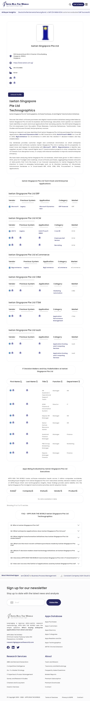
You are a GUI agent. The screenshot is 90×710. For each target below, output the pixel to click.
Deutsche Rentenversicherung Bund (28, 12)
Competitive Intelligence (16, 666)
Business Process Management (40, 576)
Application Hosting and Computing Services (60, 346)
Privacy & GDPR (67, 697)
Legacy (23, 206)
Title (44, 381)
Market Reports (50, 674)
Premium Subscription (53, 679)
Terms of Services (51, 697)
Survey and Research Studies (17, 679)
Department (72, 381)
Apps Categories (51, 634)
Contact (48, 687)
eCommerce (62, 267)
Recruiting (58, 245)
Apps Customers (51, 626)
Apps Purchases (51, 622)
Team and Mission (51, 662)
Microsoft (47, 147)
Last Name (31, 381)
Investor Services (13, 687)
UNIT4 (54, 147)
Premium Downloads (52, 683)
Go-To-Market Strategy (15, 670)
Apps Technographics (53, 643)
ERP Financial (63, 206)
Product (72, 491)
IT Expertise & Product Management (20, 674)
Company (27, 491)
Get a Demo (78, 4)
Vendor (57, 491)
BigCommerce (21, 137)
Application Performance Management (58, 318)
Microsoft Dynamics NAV (28, 134)
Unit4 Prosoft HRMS (64, 134)
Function (57, 381)
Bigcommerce (63, 147)
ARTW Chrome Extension (54, 647)
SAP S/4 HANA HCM (51, 12)
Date (12, 491)
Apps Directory (50, 630)
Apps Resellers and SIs (53, 638)
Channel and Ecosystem (15, 683)
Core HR (57, 231)
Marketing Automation (57, 292)
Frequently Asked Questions (55, 670)
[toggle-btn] (86, 4)
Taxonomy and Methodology (55, 666)
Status (43, 491)
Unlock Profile (16, 94)
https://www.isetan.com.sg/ (23, 63)
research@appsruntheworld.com (20, 642)
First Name (15, 381)
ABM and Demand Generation (17, 662)
